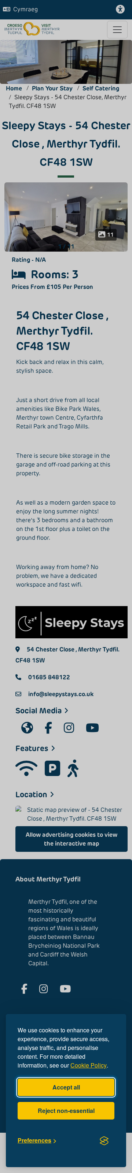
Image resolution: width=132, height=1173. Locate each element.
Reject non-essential (66, 1110)
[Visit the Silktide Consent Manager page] (104, 1140)
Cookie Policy (88, 1065)
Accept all (66, 1087)
